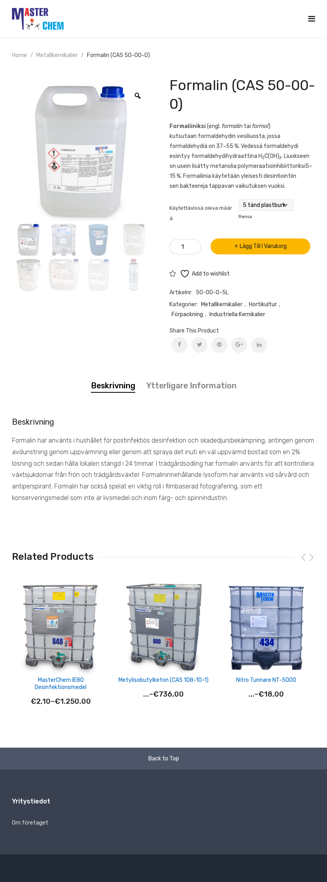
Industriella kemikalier (237, 314)
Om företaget (30, 822)
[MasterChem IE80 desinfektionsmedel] (61, 628)
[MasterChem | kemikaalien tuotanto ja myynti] (38, 18)
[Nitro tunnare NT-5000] (266, 628)
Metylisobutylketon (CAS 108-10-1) (163, 680)
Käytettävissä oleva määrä (200, 213)
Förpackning (187, 314)
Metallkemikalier (57, 55)
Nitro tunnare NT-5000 (266, 680)
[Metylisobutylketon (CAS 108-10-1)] (164, 628)
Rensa (245, 216)
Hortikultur (263, 304)
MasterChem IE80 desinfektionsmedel (61, 684)
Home (19, 55)
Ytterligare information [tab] (191, 385)
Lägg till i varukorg (263, 246)
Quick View (104, 593)
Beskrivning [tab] (113, 385)
